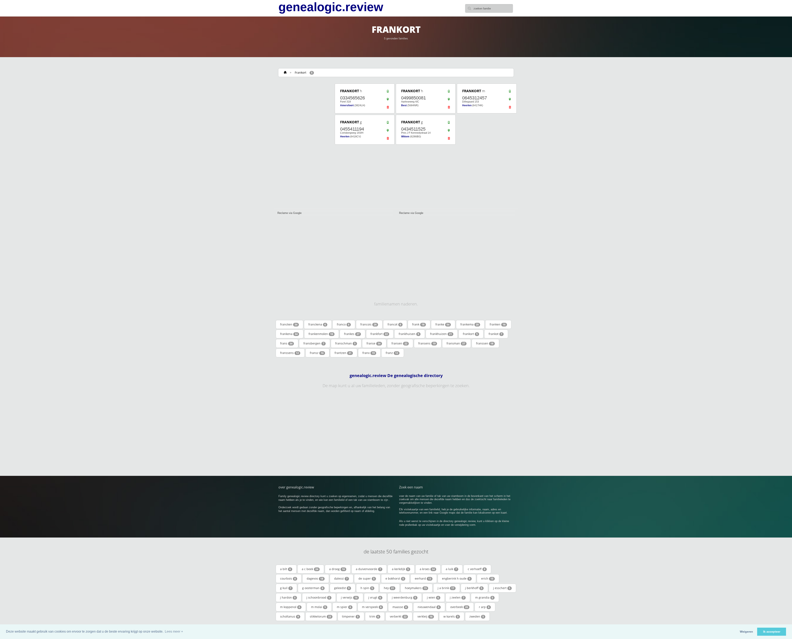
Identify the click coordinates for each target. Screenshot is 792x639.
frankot (495, 334)
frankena (289, 334)
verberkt (398, 616)
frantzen (343, 353)
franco (343, 324)
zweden (476, 616)
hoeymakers (416, 588)
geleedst (342, 588)
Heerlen (466, 105)
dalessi (341, 578)
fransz (317, 353)
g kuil (285, 588)
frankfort (379, 334)
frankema (469, 324)
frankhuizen (441, 334)
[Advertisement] (303, 145)
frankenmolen (321, 334)
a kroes (427, 569)
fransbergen (313, 343)
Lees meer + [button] (174, 631)
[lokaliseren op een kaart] (387, 100)
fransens (427, 343)
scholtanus (289, 616)
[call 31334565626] (387, 92)
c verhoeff (476, 569)
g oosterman (312, 588)
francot (394, 324)
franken (498, 324)
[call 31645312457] (509, 92)
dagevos (315, 578)
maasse (399, 607)
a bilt (285, 569)
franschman (345, 343)
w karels (450, 616)
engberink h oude (456, 578)
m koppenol (290, 607)
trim (374, 616)
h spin (367, 588)
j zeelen (457, 597)
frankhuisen (409, 334)
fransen (399, 343)
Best (404, 105)
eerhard (423, 578)
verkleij (425, 616)
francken (288, 324)
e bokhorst (394, 578)
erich (487, 578)
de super (366, 578)
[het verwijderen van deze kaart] (387, 108)
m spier (344, 607)
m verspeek (372, 607)
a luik (451, 569)
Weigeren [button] (746, 631)
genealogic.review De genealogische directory (396, 375)
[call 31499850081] (448, 92)
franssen (484, 343)
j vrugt (374, 597)
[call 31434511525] (448, 123)
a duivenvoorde (368, 569)
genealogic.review (330, 7)
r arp (484, 607)
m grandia (484, 597)
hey (389, 588)
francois (368, 324)
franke (442, 324)
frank (418, 324)
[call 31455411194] (387, 123)
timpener (350, 616)
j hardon (288, 597)
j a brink (446, 588)
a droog (337, 569)
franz (392, 353)
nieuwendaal (428, 607)
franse (374, 343)
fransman (456, 343)
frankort (470, 334)
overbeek (459, 607)
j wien (433, 597)
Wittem (405, 136)
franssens (289, 353)
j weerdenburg (404, 597)
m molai (318, 607)
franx (368, 353)
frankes (351, 334)
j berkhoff (473, 588)
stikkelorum (320, 616)
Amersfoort (347, 105)
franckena (317, 324)
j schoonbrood (318, 597)
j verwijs (349, 597)
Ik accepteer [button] (771, 631)
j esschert (501, 588)
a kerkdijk (400, 569)
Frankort (300, 72)
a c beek (310, 569)
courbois (288, 578)
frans (286, 343)
